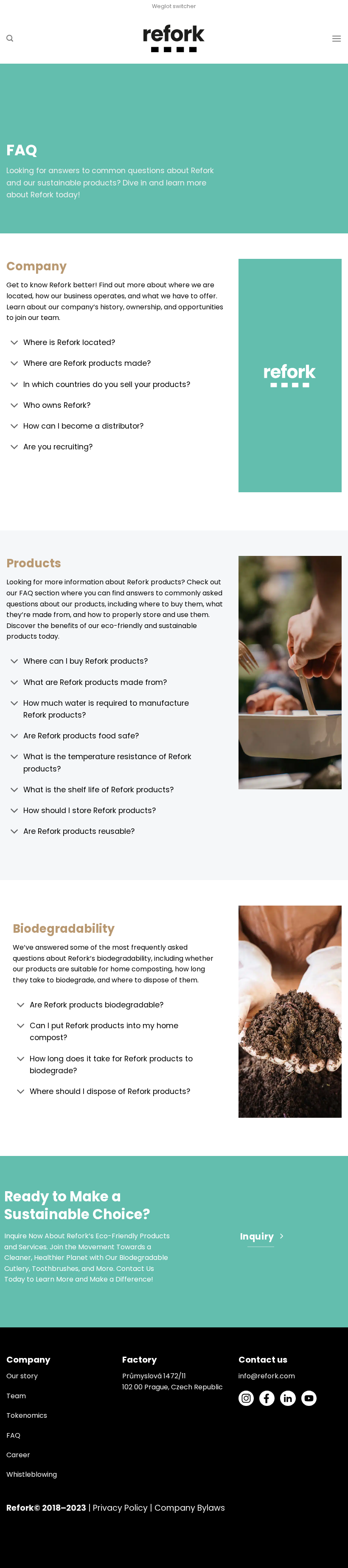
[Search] (9, 38)
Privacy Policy (120, 1508)
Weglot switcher (174, 6)
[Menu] (336, 38)
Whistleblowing (31, 1474)
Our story (22, 1376)
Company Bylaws (189, 1508)
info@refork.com (267, 1376)
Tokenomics (26, 1415)
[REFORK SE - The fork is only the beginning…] (174, 38)
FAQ (13, 1435)
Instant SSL (18, 1563)
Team (16, 1396)
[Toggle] (14, 343)
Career (18, 1455)
